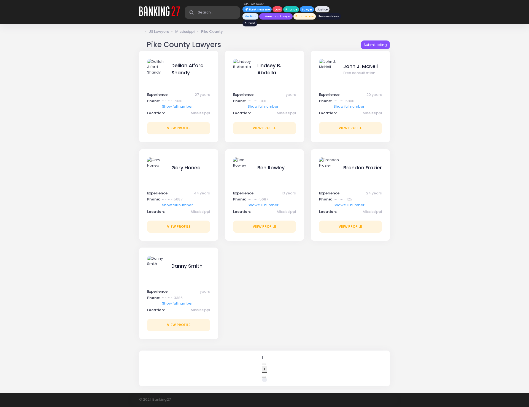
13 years (289, 193)
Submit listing (375, 44)
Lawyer (307, 9)
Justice (322, 9)
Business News (329, 16)
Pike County (212, 31)
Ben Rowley (271, 167)
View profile (178, 128)
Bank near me (259, 9)
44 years (202, 193)
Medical (251, 16)
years (291, 94)
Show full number (177, 106)
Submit (250, 23)
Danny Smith (187, 266)
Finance (291, 9)
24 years (374, 193)
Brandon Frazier (362, 167)
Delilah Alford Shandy (187, 69)
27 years (202, 94)
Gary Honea (186, 167)
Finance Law (304, 16)
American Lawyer (277, 16)
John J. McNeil (360, 66)
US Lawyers (159, 31)
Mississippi (185, 31)
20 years (374, 94)
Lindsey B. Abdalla (269, 69)
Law (277, 9)
